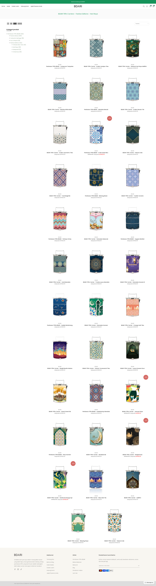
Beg (74, 568)
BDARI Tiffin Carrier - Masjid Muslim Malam (59, 368)
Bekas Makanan (77, 562)
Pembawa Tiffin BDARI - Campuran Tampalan (59, 66)
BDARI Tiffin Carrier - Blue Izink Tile (96, 498)
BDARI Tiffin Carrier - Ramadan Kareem (96, 325)
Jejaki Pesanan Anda (36, 6)
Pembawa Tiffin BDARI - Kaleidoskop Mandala (96, 411)
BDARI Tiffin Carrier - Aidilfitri (132, 498)
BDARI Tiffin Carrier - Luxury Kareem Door (132, 368)
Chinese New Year (19, 45)
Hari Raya (17, 47)
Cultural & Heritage (17, 38)
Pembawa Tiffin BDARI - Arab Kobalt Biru (96, 152)
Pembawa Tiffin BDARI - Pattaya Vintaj (60, 239)
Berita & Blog (50, 562)
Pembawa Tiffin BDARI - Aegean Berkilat (132, 239)
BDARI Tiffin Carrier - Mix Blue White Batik (60, 109)
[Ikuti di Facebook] (15, 569)
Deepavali (17, 49)
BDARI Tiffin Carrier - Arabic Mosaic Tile (132, 109)
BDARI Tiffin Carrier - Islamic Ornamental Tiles (96, 368)
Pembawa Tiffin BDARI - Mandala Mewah (96, 109)
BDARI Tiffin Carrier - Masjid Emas (132, 454)
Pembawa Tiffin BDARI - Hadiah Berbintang (59, 325)
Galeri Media (50, 565)
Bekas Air (75, 565)
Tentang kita (50, 559)
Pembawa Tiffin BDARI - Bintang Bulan (96, 196)
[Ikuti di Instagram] (18, 569)
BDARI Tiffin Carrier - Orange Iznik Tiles (132, 325)
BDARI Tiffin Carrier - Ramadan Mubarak (96, 239)
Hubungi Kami (25, 6)
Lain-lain (75, 573)
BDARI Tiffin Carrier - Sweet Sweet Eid (60, 411)
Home (3, 6)
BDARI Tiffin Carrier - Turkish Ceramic (133, 196)
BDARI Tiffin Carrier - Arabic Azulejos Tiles (96, 66)
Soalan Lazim (15, 6)
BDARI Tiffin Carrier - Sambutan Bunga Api (59, 498)
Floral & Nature (16, 36)
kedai (8, 6)
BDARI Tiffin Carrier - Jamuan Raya (132, 411)
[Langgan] (137, 565)
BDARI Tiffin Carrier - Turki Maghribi (59, 196)
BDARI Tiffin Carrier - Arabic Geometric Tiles (60, 152)
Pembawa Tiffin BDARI (16, 34)
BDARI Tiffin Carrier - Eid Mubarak (96, 454)
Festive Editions (16, 43)
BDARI (59, 64)
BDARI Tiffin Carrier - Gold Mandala (59, 282)
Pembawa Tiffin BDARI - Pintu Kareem (60, 454)
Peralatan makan (77, 570)
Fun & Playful (15, 40)
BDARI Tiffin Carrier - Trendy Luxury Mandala (96, 282)
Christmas (17, 52)
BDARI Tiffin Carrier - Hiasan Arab (132, 152)
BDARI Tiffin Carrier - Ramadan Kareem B (132, 282)
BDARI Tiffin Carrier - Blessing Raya (78, 541)
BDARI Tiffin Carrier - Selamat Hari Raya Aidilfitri (132, 66)
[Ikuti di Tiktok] (21, 569)
